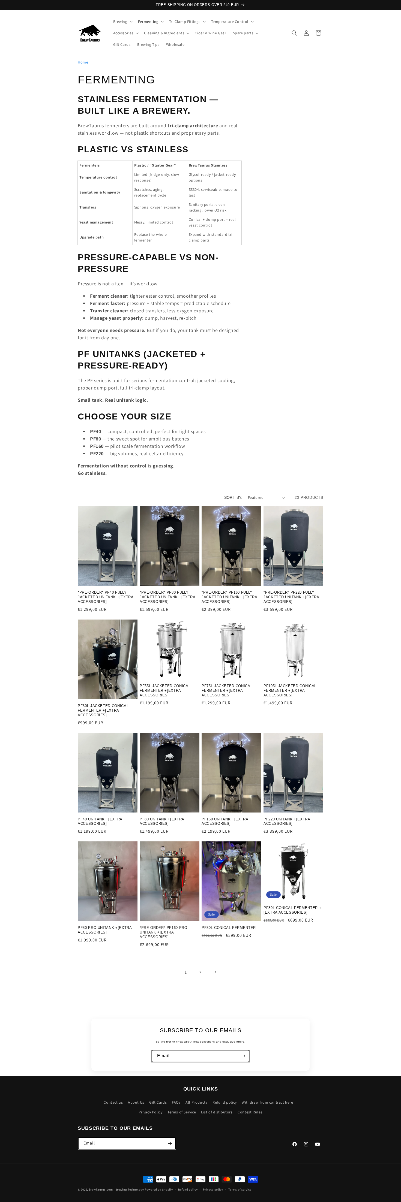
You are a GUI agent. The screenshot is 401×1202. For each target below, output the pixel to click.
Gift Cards (158, 1102)
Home (83, 62)
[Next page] (215, 972)
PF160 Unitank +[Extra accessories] (225, 821)
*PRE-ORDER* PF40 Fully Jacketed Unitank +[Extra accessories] (105, 597)
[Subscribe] (243, 1056)
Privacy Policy (150, 1112)
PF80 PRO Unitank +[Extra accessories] (105, 930)
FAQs (176, 1102)
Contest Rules (250, 1112)
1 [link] (186, 972)
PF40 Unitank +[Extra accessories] (100, 821)
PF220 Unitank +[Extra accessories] (287, 821)
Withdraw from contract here (267, 1102)
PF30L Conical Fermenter (229, 928)
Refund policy (225, 1102)
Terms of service (239, 1189)
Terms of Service (181, 1112)
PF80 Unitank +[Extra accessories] (162, 821)
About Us (136, 1102)
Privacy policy (213, 1189)
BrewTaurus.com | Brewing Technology (116, 1189)
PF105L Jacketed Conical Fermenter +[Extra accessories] (290, 690)
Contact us (113, 1102)
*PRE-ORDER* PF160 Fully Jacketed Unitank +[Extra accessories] (229, 597)
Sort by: (233, 497)
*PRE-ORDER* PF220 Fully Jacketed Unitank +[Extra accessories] (291, 597)
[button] (122, 21)
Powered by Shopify (159, 1189)
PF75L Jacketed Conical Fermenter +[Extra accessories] (227, 690)
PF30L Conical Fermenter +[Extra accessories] (292, 910)
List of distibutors (216, 1112)
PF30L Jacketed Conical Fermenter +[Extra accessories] (103, 710)
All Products (196, 1102)
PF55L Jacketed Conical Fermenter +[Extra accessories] (165, 690)
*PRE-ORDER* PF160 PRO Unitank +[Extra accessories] (163, 932)
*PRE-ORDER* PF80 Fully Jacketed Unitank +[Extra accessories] (167, 597)
